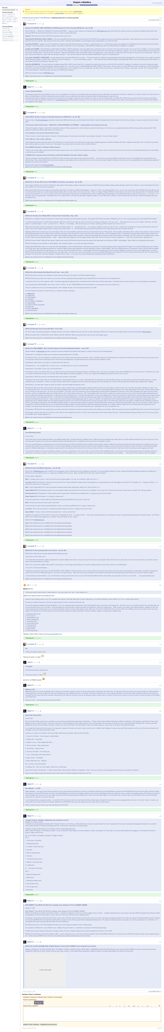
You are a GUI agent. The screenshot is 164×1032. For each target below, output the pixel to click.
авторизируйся (78, 11)
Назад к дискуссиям (29, 1028)
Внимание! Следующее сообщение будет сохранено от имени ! (42, 997)
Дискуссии (76, 5)
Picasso (15, 21)
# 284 (160, 662)
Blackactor (9, 17)
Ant (4, 14)
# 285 (160, 685)
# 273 (160, 112)
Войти (160, 3)
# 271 (160, 23)
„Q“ (124, 1006)
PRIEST (5, 16)
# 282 (160, 585)
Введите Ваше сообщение (91, 1006)
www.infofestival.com (62, 100)
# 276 (160, 268)
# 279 (160, 428)
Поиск (87, 5)
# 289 (160, 900)
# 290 (160, 942)
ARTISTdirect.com (102, 31)
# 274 (160, 177)
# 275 (160, 211)
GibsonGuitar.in (41, 351)
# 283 (160, 644)
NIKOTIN (5, 23)
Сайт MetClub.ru (45, 17)
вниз (160, 17)
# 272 (160, 87)
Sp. (138, 1006)
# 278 (160, 344)
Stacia (4, 21)
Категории (82, 5)
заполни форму (59, 13)
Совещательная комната (30, 17)
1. (151, 1006)
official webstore (146, 331)
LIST (147, 1006)
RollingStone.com (39, 471)
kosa (4, 17)
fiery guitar (11, 16)
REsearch (5, 19)
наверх (160, 1028)
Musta (11, 19)
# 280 (160, 463)
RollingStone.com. (40, 520)
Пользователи (93, 5)
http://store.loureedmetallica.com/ (52, 634)
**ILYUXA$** (11, 14)
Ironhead (16, 17)
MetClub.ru (69, 5)
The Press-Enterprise (42, 120)
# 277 (160, 324)
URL (129, 1006)
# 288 (160, 816)
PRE (134, 1006)
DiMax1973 (10, 36)
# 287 (160, 784)
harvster (9, 21)
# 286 (160, 711)
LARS (15, 19)
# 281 (160, 546)
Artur (36, 81)
